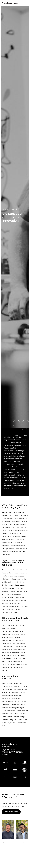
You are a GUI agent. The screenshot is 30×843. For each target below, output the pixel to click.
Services (5, 209)
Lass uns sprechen (11, 812)
